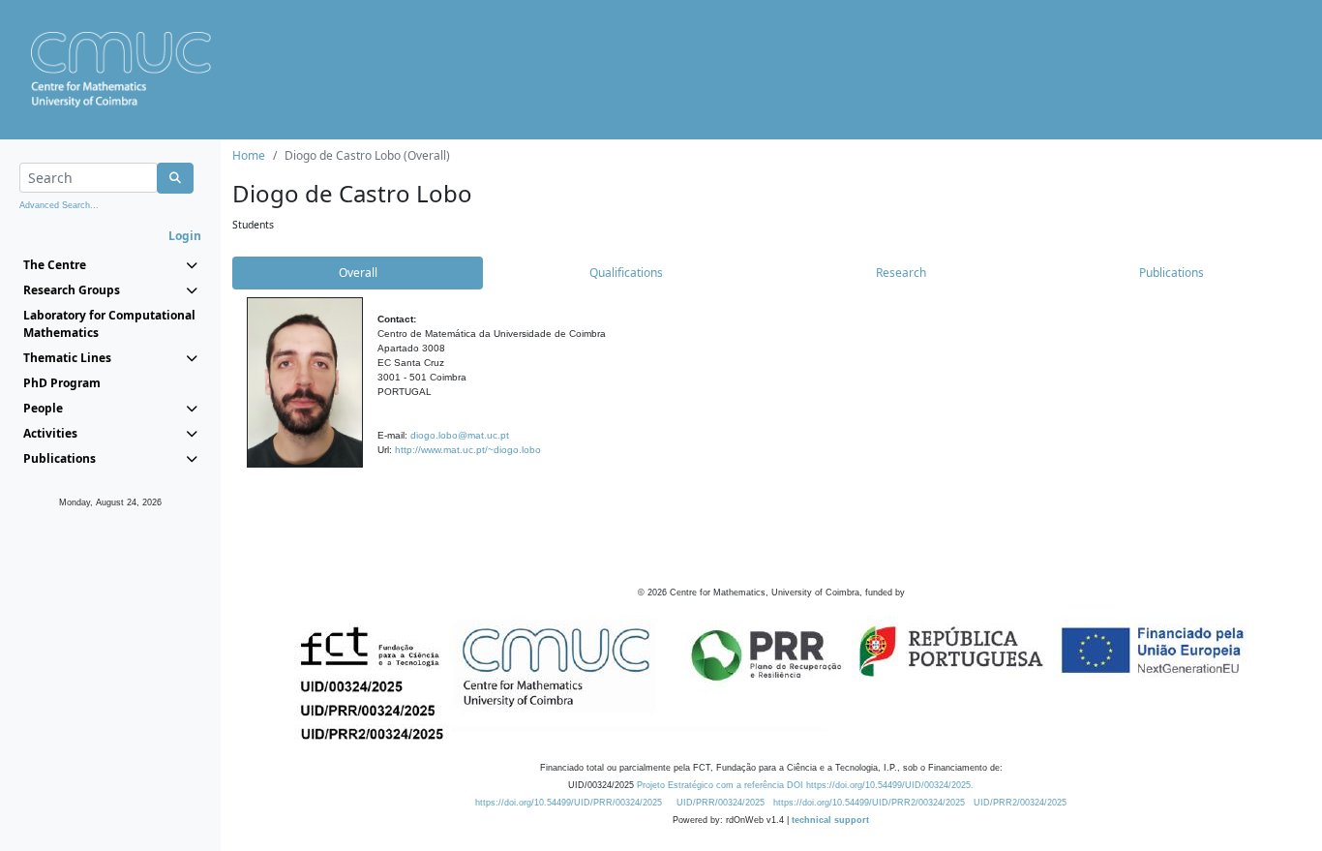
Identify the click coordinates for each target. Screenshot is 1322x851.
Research (901, 272)
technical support (830, 820)
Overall (358, 272)
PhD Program (62, 383)
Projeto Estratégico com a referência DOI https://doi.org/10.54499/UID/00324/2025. (805, 785)
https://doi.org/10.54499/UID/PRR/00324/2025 (568, 802)
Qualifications (626, 272)
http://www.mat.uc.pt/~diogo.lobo (468, 449)
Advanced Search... (59, 205)
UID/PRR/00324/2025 (720, 802)
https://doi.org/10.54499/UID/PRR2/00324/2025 (869, 802)
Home (248, 155)
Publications (1171, 272)
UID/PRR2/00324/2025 (1020, 802)
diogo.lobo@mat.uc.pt (459, 435)
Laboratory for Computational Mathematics (109, 324)
